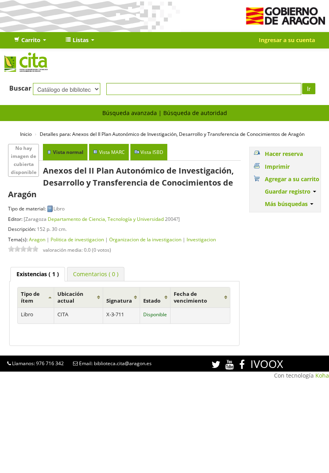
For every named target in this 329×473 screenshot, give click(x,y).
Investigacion (201, 239)
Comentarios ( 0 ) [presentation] (95, 274)
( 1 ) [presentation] (37, 274)
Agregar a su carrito (292, 179)
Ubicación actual (70, 297)
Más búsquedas (287, 204)
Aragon (37, 239)
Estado (151, 300)
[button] (30, 40)
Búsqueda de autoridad (195, 113)
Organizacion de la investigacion (145, 239)
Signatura (119, 300)
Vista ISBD (151, 152)
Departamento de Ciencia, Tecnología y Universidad (106, 219)
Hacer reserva (284, 154)
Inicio (26, 134)
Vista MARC (112, 152)
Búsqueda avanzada (129, 113)
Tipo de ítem (30, 297)
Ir (309, 89)
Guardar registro (288, 191)
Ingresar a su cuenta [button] (287, 40)
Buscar (20, 88)
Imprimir (277, 166)
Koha (322, 375)
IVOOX (266, 363)
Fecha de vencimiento (190, 297)
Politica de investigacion (77, 239)
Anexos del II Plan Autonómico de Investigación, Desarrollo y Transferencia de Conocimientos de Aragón (172, 134)
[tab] (37, 274)
